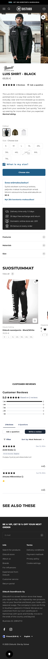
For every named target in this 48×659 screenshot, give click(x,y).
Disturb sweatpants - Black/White (18, 330)
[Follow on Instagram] (11, 629)
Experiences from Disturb (10, 573)
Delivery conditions (35, 550)
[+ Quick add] (35, 320)
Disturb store (8, 554)
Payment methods (35, 554)
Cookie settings (34, 563)
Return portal (9, 583)
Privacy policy (33, 559)
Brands (6, 563)
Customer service (10, 579)
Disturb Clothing (8, 327)
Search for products (11, 550)
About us (7, 559)
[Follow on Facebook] (4, 629)
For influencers (9, 567)
